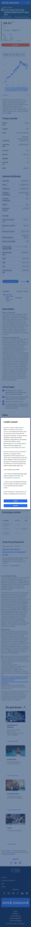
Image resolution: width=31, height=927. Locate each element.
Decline (15, 505)
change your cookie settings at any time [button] (14, 447)
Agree (15, 501)
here (12, 443)
